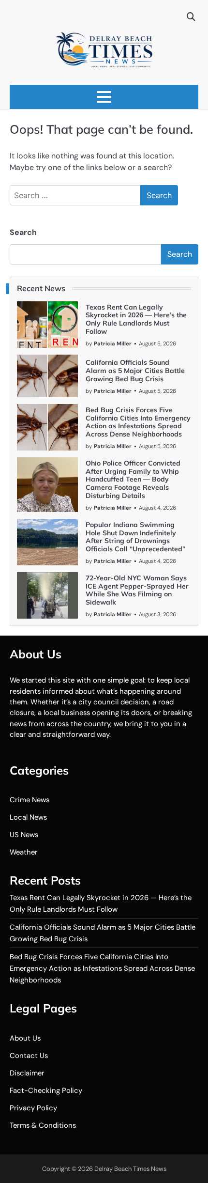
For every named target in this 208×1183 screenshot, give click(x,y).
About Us (25, 1038)
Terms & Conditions (43, 1125)
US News (24, 835)
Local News (28, 817)
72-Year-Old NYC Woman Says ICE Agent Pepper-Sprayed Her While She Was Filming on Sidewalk (137, 590)
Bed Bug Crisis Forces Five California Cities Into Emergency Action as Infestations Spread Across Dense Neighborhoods (138, 421)
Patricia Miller (113, 343)
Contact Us (29, 1055)
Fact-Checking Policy (46, 1090)
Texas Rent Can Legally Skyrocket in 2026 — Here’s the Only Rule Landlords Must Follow (136, 319)
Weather (24, 852)
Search (23, 232)
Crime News (29, 800)
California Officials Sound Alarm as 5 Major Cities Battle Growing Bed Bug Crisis (135, 370)
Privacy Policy (33, 1108)
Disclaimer (27, 1073)
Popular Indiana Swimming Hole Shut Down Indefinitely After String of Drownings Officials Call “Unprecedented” (135, 536)
